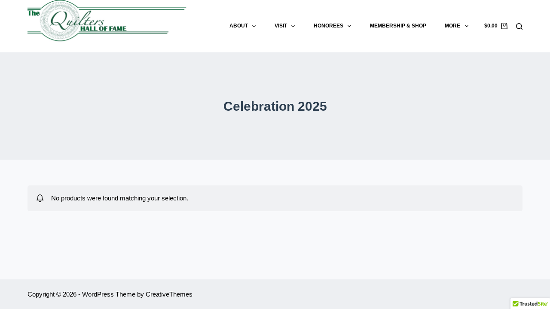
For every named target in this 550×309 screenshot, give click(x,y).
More (452, 26)
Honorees (328, 26)
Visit (281, 26)
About (238, 26)
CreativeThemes (169, 294)
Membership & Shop (398, 26)
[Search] (519, 26)
